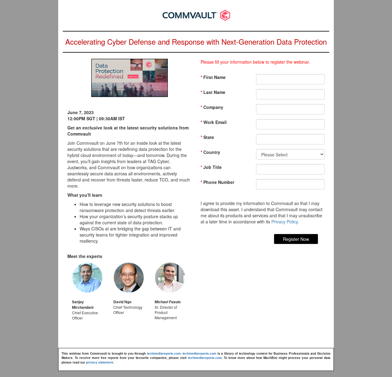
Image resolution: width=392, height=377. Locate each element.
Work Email (214, 122)
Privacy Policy (284, 221)
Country (210, 152)
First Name (213, 77)
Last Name (213, 92)
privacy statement (99, 362)
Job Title (211, 167)
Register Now (296, 239)
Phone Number (217, 182)
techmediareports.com (164, 353)
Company (212, 107)
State (207, 137)
